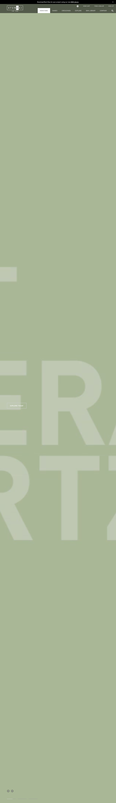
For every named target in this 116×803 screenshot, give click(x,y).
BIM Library (74, 2)
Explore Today (16, 406)
